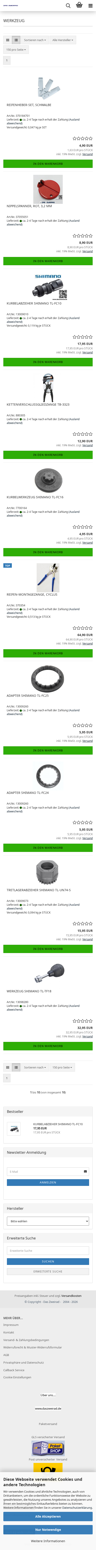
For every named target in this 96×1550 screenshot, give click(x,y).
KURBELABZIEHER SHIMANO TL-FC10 (34, 303)
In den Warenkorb (48, 164)
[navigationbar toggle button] (90, 5)
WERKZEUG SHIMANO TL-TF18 (29, 991)
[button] (7, 40)
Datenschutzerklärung (77, 1508)
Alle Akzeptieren (48, 1516)
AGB (6, 1355)
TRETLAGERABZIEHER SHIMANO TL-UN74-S (39, 890)
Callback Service (13, 1370)
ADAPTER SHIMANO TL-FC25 (28, 695)
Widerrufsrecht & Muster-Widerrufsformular (32, 1347)
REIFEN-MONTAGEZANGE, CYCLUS (32, 594)
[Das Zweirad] (9, 5)
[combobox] (35, 40)
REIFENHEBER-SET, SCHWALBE (29, 105)
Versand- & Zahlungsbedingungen (26, 1340)
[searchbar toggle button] (68, 5)
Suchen (48, 1261)
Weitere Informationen (48, 1541)
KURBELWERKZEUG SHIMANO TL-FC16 (35, 497)
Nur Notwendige (48, 1529)
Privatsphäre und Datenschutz (23, 1362)
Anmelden (48, 1182)
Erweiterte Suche (48, 1271)
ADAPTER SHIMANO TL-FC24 (28, 793)
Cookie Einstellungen (17, 1377)
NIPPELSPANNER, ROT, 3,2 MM (29, 206)
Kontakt (8, 1332)
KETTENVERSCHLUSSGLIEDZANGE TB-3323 (38, 404)
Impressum (11, 1325)
